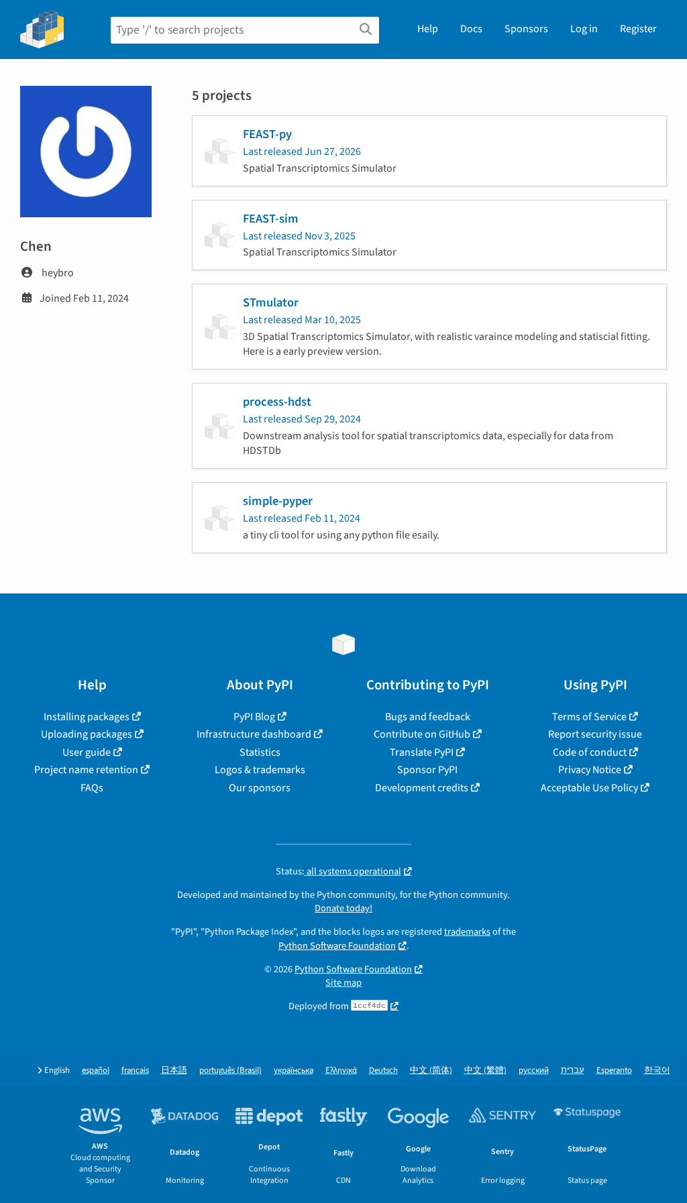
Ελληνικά (341, 1070)
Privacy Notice (589, 769)
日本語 (174, 1070)
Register (638, 28)
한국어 (657, 1070)
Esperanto (614, 1070)
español (95, 1070)
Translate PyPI (422, 752)
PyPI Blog (254, 716)
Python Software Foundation (337, 946)
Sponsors (526, 28)
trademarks (467, 932)
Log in (584, 28)
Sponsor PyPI (427, 769)
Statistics (260, 752)
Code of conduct (590, 752)
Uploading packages (86, 734)
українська (293, 1070)
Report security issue (595, 734)
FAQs (92, 788)
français (135, 1070)
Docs (471, 28)
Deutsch (383, 1070)
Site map (343, 983)
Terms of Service (589, 716)
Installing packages (86, 716)
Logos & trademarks (260, 769)
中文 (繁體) (485, 1070)
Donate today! (343, 908)
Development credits (421, 788)
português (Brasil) (230, 1070)
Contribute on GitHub (422, 734)
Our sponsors (259, 788)
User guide (86, 752)
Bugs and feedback (427, 716)
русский (534, 1070)
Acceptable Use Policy (589, 788)
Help (427, 28)
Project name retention (86, 769)
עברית (572, 1070)
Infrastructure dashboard (254, 734)
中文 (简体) (431, 1070)
